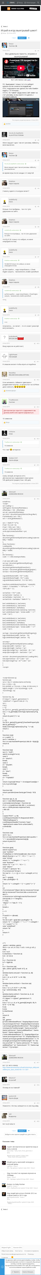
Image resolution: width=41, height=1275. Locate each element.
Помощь (31, 1254)
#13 (38, 407)
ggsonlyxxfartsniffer (13, 1197)
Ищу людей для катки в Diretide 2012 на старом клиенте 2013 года (22, 1194)
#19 (38, 1103)
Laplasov (10, 1166)
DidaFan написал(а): (10, 260)
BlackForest (16, 1188)
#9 (38, 315)
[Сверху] (9, 1257)
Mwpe (9, 1177)
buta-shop (10, 1151)
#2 (38, 140)
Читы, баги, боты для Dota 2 (23, 1151)
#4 (38, 188)
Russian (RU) (17, 1247)
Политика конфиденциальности (14, 1254)
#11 (38, 362)
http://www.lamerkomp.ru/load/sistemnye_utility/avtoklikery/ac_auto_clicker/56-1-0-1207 (21, 1068)
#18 (38, 1085)
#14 (38, 439)
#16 (38, 499)
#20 (38, 1121)
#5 (38, 206)
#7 (38, 257)
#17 (38, 1063)
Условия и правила (31, 1251)
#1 (38, 51)
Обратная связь (7, 1251)
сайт (29, 80)
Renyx (4, 33)
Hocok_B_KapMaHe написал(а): (14, 164)
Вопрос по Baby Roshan (16, 1184)
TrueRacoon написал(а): (12, 442)
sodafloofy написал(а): (11, 230)
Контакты (19, 1251)
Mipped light (6, 1247)
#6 (38, 227)
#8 (38, 287)
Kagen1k (9, 1186)
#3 (38, 160)
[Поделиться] (35, 51)
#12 (38, 380)
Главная (5, 1257)
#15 (38, 465)
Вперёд (21, 38)
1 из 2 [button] (14, 38)
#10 (38, 343)
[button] (3, 3)
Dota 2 (16, 1166)
